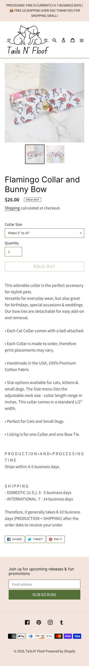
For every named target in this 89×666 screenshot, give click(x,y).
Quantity (12, 242)
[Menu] (81, 39)
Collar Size (13, 224)
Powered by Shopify (60, 651)
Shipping (12, 207)
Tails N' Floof (35, 651)
